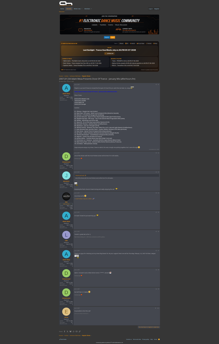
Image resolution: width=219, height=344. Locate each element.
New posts (61, 11)
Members (87, 9)
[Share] (156, 85)
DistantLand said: (79, 175)
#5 (158, 212)
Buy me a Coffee (87, 198)
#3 (158, 172)
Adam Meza (63, 81)
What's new (77, 9)
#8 (158, 270)
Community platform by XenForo (109, 342)
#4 (158, 193)
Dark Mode (63, 339)
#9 (158, 289)
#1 (158, 84)
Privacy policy (145, 339)
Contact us (129, 339)
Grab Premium (79, 198)
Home (62, 9)
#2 (158, 153)
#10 (158, 308)
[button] (82, 8)
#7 (158, 250)
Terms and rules (137, 339)
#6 (158, 231)
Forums (68, 9)
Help (151, 339)
